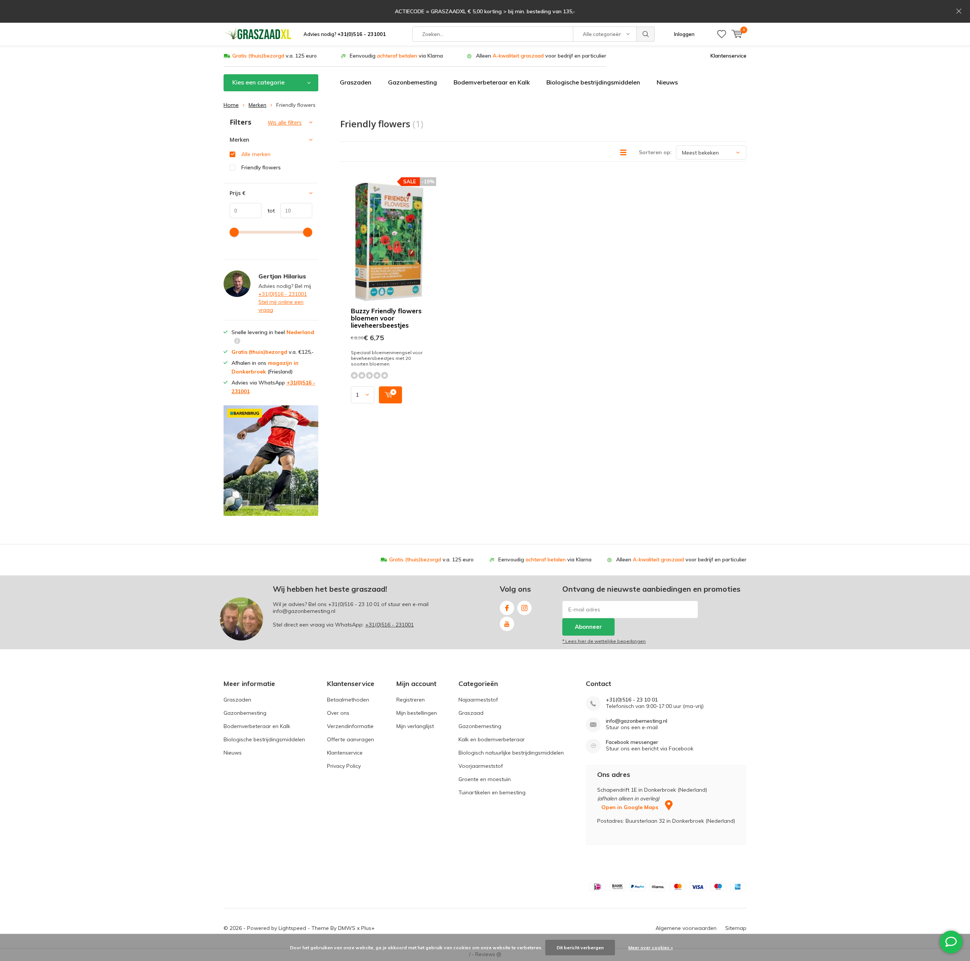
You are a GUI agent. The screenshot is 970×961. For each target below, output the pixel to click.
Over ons (338, 712)
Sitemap (735, 928)
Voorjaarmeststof (480, 766)
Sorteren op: (655, 152)
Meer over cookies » (650, 947)
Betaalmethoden (348, 699)
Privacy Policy (344, 766)
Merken (257, 105)
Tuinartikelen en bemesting (492, 792)
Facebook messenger (632, 742)
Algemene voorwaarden (686, 928)
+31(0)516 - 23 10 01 (354, 604)
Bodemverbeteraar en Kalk (492, 82)
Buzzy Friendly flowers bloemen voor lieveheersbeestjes (386, 318)
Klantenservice (728, 55)
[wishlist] (721, 34)
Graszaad (470, 712)
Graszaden (355, 82)
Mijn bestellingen (416, 712)
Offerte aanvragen (350, 739)
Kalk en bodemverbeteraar (491, 739)
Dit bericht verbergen (580, 947)
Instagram (524, 608)
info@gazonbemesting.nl (636, 721)
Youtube (507, 624)
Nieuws (667, 82)
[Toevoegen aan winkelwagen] (390, 394)
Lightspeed (292, 928)
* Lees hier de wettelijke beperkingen (604, 641)
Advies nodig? (345, 34)
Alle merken (256, 154)
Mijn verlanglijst (415, 726)
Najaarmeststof (478, 699)
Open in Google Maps (630, 807)
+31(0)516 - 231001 (282, 294)
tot (268, 210)
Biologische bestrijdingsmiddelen (593, 82)
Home (231, 105)
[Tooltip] (237, 342)
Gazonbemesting (412, 82)
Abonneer (588, 626)
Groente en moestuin (484, 779)
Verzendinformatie (350, 726)
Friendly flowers (261, 167)
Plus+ (368, 928)
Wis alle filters (285, 122)
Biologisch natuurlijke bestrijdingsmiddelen (511, 752)
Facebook (507, 608)
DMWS (346, 928)
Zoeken (646, 34)
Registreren (410, 699)
